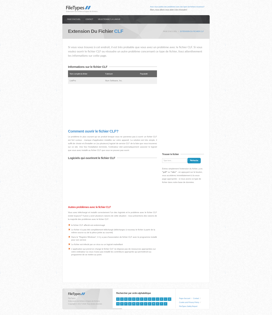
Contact (89, 19)
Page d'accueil (74, 19)
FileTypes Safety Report (188, 306)
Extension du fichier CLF (192, 31)
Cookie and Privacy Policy (189, 302)
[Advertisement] (112, 106)
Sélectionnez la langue (109, 19)
